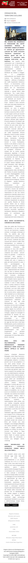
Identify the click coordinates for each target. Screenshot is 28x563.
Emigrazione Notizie (14, 521)
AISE (14, 524)
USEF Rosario (14, 518)
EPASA (14, 540)
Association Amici (14, 531)
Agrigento (13, 20)
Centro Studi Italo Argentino (14, 542)
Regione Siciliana (14, 514)
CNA (14, 529)
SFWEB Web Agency (14, 559)
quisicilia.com (14, 527)
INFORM (14, 535)
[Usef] (14, 4)
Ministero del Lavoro (14, 516)
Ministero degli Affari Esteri (14, 538)
